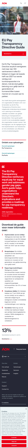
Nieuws (4, 377)
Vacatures (5, 370)
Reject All (14, 441)
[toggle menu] (25, 3)
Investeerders (6, 373)
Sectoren (16, 370)
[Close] (26, 409)
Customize (13, 437)
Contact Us (5, 389)
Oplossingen (17, 367)
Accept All (14, 445)
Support (4, 386)
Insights (15, 373)
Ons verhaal (5, 367)
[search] (21, 3)
